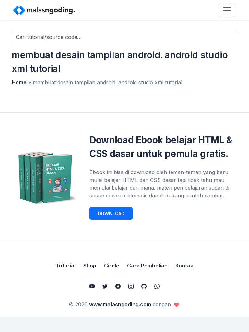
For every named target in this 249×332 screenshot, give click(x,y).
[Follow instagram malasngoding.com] (131, 286)
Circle (111, 265)
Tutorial (66, 265)
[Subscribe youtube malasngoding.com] (92, 286)
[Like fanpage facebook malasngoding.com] (118, 286)
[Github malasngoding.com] (144, 286)
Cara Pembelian (147, 265)
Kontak (184, 265)
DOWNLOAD (111, 213)
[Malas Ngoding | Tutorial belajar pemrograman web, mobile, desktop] (44, 10)
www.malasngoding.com (120, 304)
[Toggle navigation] (227, 10)
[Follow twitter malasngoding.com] (105, 286)
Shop (89, 265)
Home (19, 82)
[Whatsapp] (157, 286)
